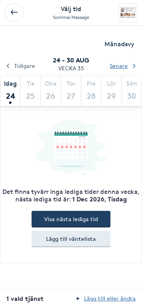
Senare (119, 65)
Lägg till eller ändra (110, 298)
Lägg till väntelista (71, 238)
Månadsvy (119, 44)
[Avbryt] (14, 12)
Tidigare (24, 65)
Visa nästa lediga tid (71, 219)
